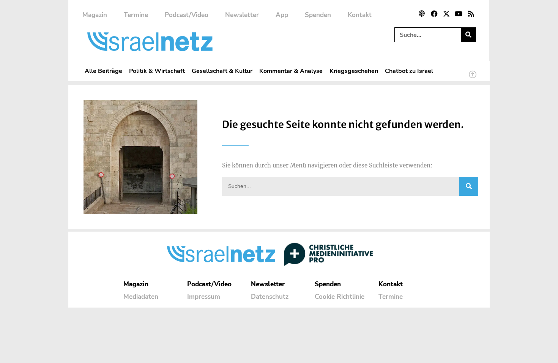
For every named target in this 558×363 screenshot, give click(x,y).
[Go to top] (472, 78)
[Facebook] (434, 14)
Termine (136, 15)
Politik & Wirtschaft (157, 71)
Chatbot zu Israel (409, 71)
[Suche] (468, 35)
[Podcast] (422, 14)
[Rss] (471, 14)
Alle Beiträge (103, 71)
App (282, 15)
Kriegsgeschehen (353, 71)
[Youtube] (458, 14)
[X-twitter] (446, 14)
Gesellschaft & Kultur (222, 71)
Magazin (94, 15)
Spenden (318, 15)
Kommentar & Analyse (291, 71)
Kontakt (360, 15)
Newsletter (242, 15)
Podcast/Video (186, 15)
